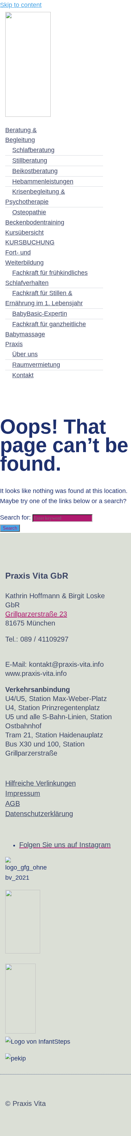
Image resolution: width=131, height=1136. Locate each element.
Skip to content (21, 4)
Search (10, 528)
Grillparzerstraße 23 (36, 614)
